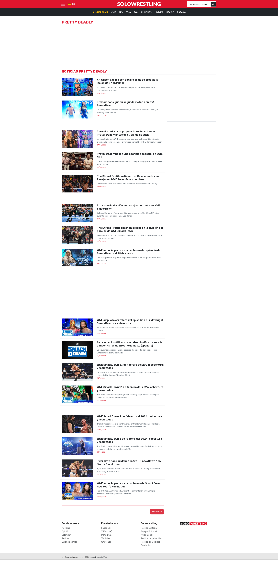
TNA (128, 12)
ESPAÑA (181, 12)
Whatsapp (106, 542)
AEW (121, 12)
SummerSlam (100, 12)
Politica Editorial (149, 528)
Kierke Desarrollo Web (98, 557)
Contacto (145, 545)
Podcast (66, 538)
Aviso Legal (146, 535)
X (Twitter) (106, 531)
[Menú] (63, 4)
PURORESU (147, 12)
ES (73, 4)
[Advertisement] (112, 293)
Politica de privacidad (151, 538)
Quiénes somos (69, 542)
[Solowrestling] (139, 4)
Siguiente (157, 511)
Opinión (65, 531)
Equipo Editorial (149, 531)
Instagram (106, 535)
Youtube (105, 538)
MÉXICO (170, 12)
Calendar (66, 535)
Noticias (66, 528)
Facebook (106, 528)
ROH (136, 12)
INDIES (159, 12)
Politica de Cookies (150, 542)
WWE (113, 12)
